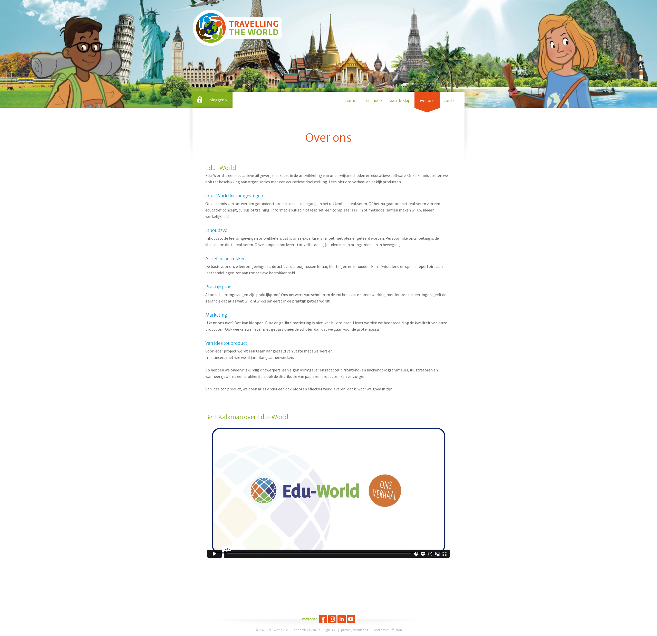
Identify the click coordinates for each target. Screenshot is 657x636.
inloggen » (217, 99)
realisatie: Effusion (388, 630)
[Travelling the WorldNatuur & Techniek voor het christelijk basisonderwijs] (237, 27)
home (350, 100)
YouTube (351, 619)
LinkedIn (341, 619)
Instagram (332, 619)
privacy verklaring (355, 630)
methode (373, 100)
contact (451, 100)
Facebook (323, 619)
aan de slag (400, 100)
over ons (426, 100)
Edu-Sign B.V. (326, 630)
